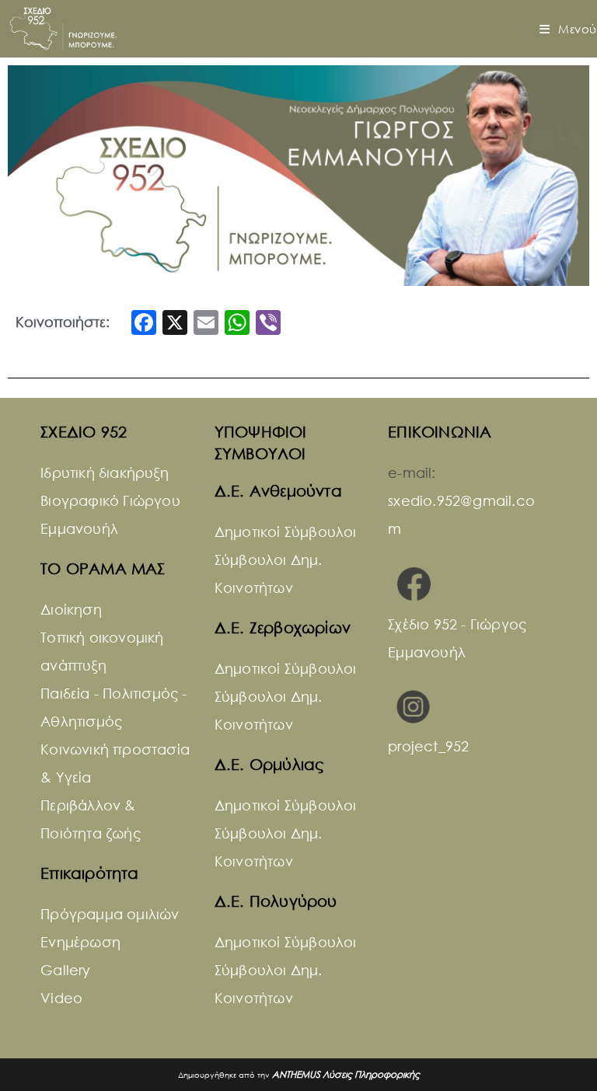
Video (61, 997)
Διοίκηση (71, 609)
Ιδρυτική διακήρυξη (104, 472)
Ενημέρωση (80, 941)
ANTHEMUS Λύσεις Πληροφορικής (346, 1074)
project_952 (428, 746)
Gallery (65, 969)
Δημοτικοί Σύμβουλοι (286, 531)
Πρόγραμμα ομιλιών (109, 913)
